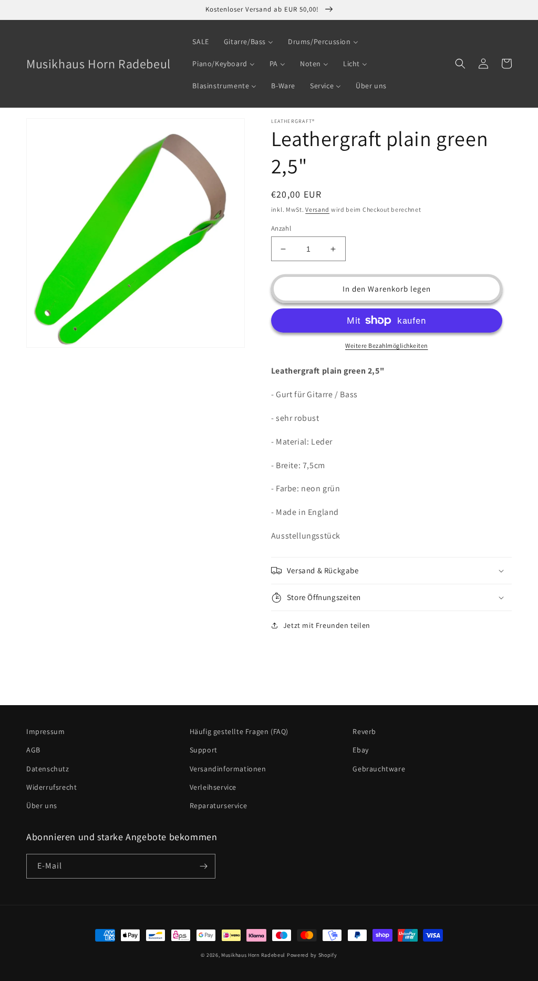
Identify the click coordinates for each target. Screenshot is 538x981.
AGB (33, 750)
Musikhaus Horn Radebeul (253, 955)
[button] (460, 63)
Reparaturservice (218, 805)
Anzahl (281, 228)
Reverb (364, 731)
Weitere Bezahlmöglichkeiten (386, 345)
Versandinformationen (228, 768)
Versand (317, 209)
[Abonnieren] (203, 866)
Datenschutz (47, 768)
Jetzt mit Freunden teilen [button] (326, 625)
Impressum (45, 731)
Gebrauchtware (379, 768)
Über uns (41, 805)
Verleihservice (213, 787)
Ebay (360, 750)
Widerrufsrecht (51, 787)
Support (204, 750)
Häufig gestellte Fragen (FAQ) (239, 731)
